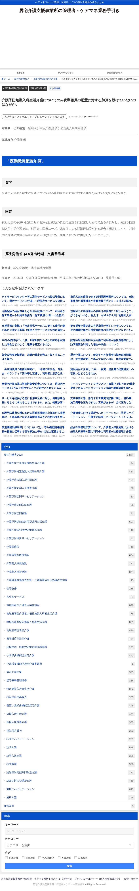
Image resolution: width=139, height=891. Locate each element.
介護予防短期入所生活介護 (15, 88)
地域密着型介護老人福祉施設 (70, 605)
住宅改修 (70, 588)
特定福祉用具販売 (70, 697)
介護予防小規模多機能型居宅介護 (70, 463)
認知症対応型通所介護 (70, 780)
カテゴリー (12, 838)
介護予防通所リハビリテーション (70, 538)
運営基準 (21, 73)
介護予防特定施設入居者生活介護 (70, 471)
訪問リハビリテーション (70, 739)
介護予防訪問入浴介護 (70, 504)
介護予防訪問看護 (70, 513)
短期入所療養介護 (70, 722)
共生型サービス (70, 596)
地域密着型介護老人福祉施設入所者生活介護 (70, 613)
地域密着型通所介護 (70, 630)
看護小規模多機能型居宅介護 (70, 705)
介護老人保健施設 (70, 563)
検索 (69, 866)
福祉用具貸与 (70, 730)
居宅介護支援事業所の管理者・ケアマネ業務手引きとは (30, 879)
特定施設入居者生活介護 (70, 688)
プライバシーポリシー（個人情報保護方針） (97, 879)
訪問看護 (70, 764)
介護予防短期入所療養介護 (70, 488)
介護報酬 (56, 88)
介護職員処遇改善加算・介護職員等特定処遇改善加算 (70, 580)
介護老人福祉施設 (70, 571)
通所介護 (70, 797)
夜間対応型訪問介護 (70, 638)
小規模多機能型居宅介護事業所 (70, 663)
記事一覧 (67, 879)
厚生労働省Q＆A (114, 73)
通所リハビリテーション (70, 789)
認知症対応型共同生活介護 (70, 772)
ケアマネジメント (66, 73)
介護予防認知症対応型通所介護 (70, 530)
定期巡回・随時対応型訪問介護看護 (70, 647)
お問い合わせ (131, 879)
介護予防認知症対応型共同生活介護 (70, 521)
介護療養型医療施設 (70, 555)
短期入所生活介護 (38, 88)
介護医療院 (70, 546)
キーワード (12, 824)
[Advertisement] (69, 43)
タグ (7, 852)
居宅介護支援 (70, 672)
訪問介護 (70, 747)
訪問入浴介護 (70, 755)
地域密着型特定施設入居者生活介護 (70, 622)
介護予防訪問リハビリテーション (70, 496)
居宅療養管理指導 (70, 680)
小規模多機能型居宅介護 (70, 655)
